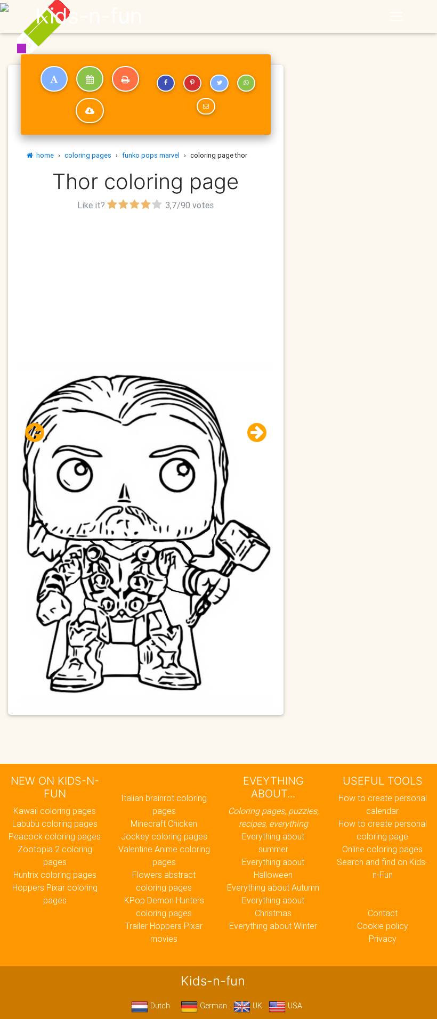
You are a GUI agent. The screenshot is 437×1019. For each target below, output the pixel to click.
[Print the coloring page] (125, 79)
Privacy (382, 938)
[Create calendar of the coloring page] (89, 79)
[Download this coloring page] (90, 111)
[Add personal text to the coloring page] (54, 79)
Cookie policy (382, 925)
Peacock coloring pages (55, 836)
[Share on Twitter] (219, 83)
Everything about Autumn (273, 887)
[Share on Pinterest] (192, 83)
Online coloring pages (382, 849)
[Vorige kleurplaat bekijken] (39, 433)
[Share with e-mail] (206, 106)
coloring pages (87, 155)
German (212, 1005)
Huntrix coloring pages (54, 874)
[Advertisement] (146, 288)
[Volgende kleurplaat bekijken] (252, 433)
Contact (383, 913)
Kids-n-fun (88, 16)
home (43, 155)
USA (294, 1005)
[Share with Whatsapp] (246, 83)
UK (256, 1005)
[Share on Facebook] (166, 83)
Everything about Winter (273, 925)
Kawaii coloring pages (54, 810)
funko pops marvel (151, 155)
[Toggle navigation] (396, 16)
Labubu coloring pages (55, 823)
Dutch (159, 1005)
